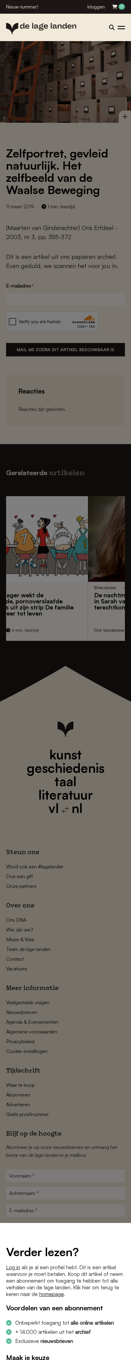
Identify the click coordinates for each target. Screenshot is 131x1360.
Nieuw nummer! (22, 7)
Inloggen (96, 7)
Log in (13, 1267)
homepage (51, 1294)
